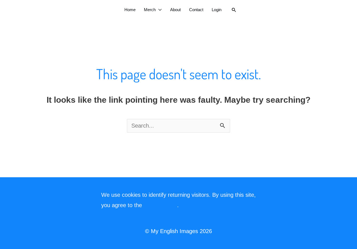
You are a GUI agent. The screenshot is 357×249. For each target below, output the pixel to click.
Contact (196, 9)
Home (130, 9)
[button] (234, 10)
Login (216, 9)
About (175, 9)
